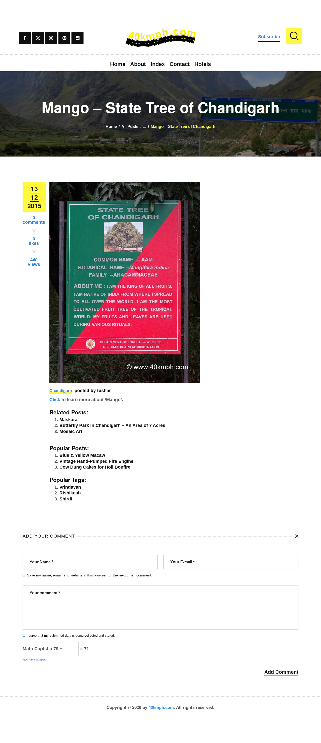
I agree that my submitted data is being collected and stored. (71, 635)
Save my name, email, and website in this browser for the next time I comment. (89, 575)
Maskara (68, 419)
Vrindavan (70, 487)
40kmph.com (161, 707)
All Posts (129, 126)
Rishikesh (70, 492)
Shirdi (65, 498)
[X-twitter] (38, 38)
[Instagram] (51, 38)
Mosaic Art (70, 431)
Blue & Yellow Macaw (82, 455)
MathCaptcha (40, 660)
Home (111, 126)
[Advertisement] (160, 11)
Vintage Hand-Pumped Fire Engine (96, 461)
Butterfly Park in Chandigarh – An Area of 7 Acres (112, 425)
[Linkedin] (77, 38)
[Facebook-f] (25, 38)
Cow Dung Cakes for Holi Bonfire (94, 467)
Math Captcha (37, 648)
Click (54, 399)
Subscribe (269, 36)
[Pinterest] (64, 38)
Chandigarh (60, 391)
